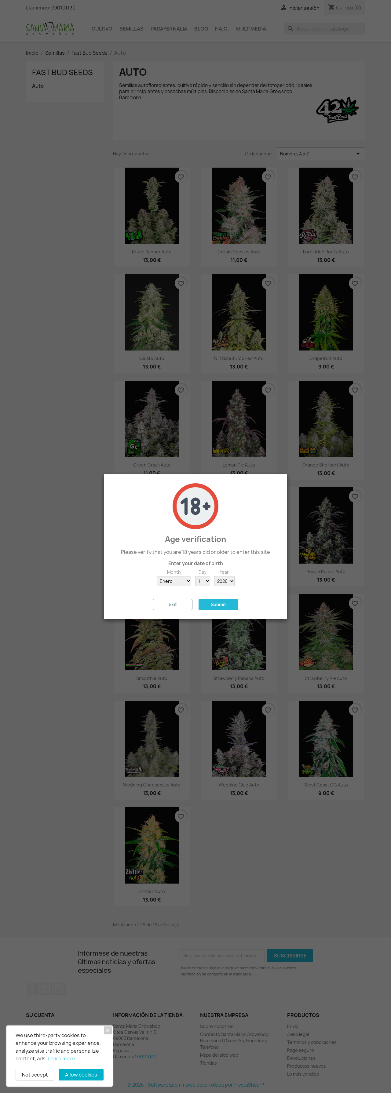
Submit (218, 604)
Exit (173, 604)
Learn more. (62, 1058)
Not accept (35, 1074)
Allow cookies (81, 1074)
